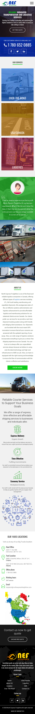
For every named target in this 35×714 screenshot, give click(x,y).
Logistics (26, 686)
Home (9, 683)
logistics (17, 302)
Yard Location (11, 558)
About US (9, 686)
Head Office (10, 550)
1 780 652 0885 (11, 575)
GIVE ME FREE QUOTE (17, 642)
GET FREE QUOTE (17, 30)
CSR (25, 689)
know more (17, 370)
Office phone (10, 572)
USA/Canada (25, 683)
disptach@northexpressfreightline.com (18, 590)
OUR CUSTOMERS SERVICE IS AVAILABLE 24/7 (17, 40)
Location (9, 689)
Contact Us (25, 691)
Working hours (11, 580)
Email (8, 587)
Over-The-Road (9, 691)
